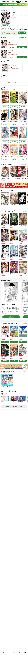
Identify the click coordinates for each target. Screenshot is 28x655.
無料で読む (11, 317)
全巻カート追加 (21, 32)
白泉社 (16, 15)
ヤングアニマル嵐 (22, 15)
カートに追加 (22, 47)
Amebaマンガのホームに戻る (14, 406)
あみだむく (16, 14)
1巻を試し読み (5, 25)
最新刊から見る (23, 37)
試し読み (12, 47)
